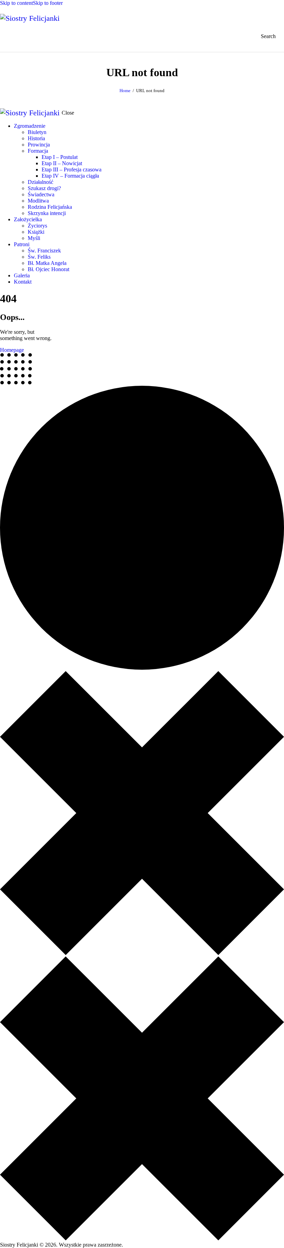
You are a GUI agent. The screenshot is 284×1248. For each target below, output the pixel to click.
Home (125, 90)
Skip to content (16, 3)
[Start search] (263, 36)
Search (268, 36)
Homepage (12, 350)
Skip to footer (48, 3)
